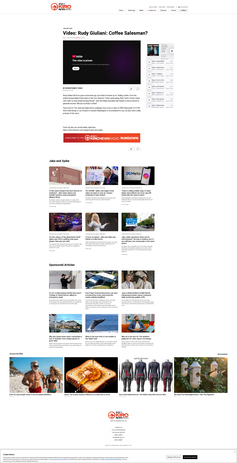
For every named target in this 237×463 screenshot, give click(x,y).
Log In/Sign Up (184, 7)
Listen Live (152, 10)
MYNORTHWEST (171, 7)
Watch (141, 10)
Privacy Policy (63, 459)
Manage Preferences (173, 457)
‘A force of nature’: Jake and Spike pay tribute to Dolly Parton (100, 238)
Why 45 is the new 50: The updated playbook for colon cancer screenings (136, 338)
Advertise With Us (118, 437)
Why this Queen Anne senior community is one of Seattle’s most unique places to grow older (65, 339)
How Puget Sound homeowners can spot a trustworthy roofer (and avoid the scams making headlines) (101, 295)
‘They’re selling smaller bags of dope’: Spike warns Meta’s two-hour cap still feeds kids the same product (136, 193)
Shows (121, 10)
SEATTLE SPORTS (153, 7)
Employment (119, 440)
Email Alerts (118, 435)
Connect (173, 10)
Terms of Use (55, 459)
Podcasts (163, 10)
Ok (235, 451)
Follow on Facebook (118, 430)
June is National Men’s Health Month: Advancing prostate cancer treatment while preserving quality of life (136, 295)
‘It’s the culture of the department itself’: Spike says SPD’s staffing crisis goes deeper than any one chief (65, 239)
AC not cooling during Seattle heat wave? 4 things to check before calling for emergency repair (65, 295)
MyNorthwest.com (117, 445)
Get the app (131, 10)
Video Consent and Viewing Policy (112, 459)
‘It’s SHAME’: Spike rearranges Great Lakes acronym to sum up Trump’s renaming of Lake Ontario (99, 193)
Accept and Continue (190, 457)
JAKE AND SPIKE (67, 28)
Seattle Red (162, 7)
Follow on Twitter (118, 432)
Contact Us (118, 427)
